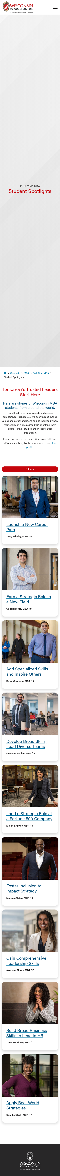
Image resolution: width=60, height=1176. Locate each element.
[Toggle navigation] (56, 7)
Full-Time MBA (41, 373)
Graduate (15, 373)
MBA (26, 373)
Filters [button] (29, 469)
